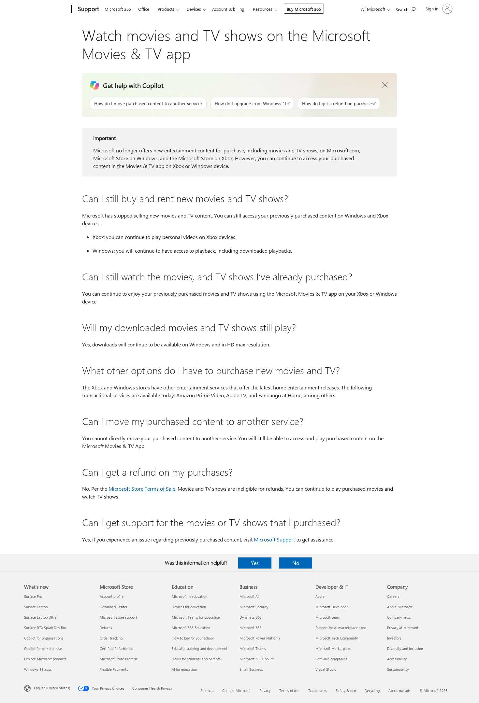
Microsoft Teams (253, 648)
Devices (194, 9)
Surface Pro (33, 596)
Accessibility (397, 658)
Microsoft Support (274, 539)
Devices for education (189, 606)
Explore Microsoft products (45, 658)
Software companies (331, 658)
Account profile (111, 596)
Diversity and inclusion (405, 648)
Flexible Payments (114, 669)
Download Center (113, 606)
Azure (320, 596)
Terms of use (289, 690)
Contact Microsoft (236, 690)
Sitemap (206, 690)
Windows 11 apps (38, 669)
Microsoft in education (189, 596)
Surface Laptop (36, 606)
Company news (399, 617)
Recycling (372, 690)
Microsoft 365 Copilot (257, 658)
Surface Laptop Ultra (40, 617)
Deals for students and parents (196, 658)
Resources (262, 9)
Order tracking (111, 638)
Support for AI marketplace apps (340, 627)
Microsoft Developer (331, 606)
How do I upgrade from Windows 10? (252, 103)
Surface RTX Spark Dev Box (45, 627)
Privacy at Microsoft (402, 627)
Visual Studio (325, 669)
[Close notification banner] (385, 85)
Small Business (251, 669)
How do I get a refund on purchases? (339, 103)
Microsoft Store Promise (119, 658)
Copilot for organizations (43, 638)
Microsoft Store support (118, 617)
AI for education (184, 669)
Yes (255, 562)
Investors (394, 638)
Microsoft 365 (118, 9)
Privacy (264, 690)
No (295, 562)
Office (143, 9)
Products (166, 9)
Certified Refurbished (116, 648)
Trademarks (317, 690)
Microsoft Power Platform (260, 638)
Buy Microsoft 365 (304, 9)
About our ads (399, 690)
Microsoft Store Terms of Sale (142, 488)
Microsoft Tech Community (336, 638)
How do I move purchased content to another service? (148, 103)
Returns (106, 627)
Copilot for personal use (43, 648)
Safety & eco (346, 690)
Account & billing (228, 9)
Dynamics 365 (251, 617)
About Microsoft (400, 606)
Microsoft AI (249, 596)
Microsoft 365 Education (191, 627)
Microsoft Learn (327, 617)
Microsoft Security (254, 606)
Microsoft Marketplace (333, 648)
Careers (393, 596)
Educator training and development (199, 648)
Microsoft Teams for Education (196, 617)
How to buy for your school (193, 638)
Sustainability (398, 669)
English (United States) (52, 687)
